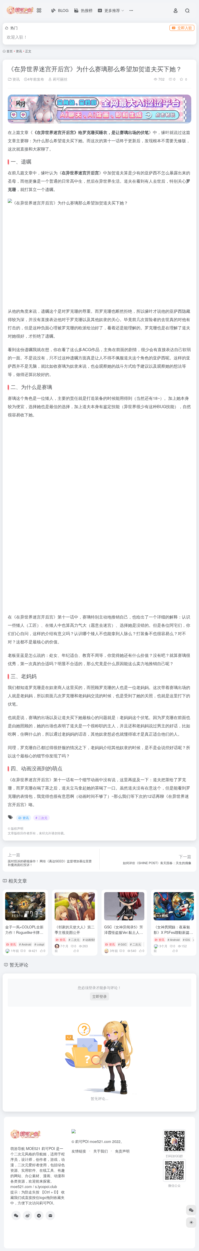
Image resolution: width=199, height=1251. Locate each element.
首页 (9, 51)
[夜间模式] (191, 1222)
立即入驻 (184, 27)
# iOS (186, 939)
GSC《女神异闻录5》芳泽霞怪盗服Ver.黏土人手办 (123, 932)
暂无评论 (19, 964)
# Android (25, 944)
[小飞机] (39, 1215)
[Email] (50, 1215)
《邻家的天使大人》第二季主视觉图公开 (75, 929)
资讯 (19, 51)
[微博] (27, 1215)
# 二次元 (41, 817)
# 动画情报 (90, 939)
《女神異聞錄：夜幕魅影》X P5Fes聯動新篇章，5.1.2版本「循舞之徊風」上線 (172, 935)
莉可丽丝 (59, 79)
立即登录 (99, 996)
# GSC (122, 944)
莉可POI (82, 1141)
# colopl (39, 944)
